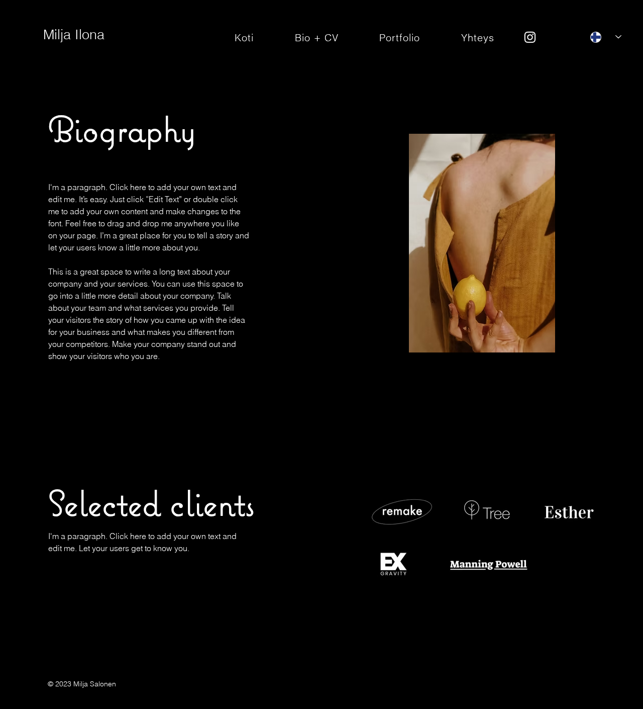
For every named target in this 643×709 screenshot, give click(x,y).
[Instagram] (530, 37)
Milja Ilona (73, 34)
